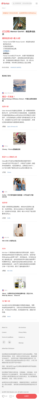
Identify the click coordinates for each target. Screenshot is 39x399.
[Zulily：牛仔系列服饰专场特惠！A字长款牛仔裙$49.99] (19, 184)
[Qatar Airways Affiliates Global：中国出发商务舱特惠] (19, 85)
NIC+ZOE (9, 271)
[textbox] (21, 3)
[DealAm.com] (5, 3)
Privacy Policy (22, 332)
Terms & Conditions (7, 337)
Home (3, 8)
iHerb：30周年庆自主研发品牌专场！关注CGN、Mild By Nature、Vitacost (18, 297)
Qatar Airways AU (12, 126)
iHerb (9, 316)
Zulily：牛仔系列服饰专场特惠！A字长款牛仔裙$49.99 (17, 198)
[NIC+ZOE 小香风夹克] (19, 230)
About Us (4, 327)
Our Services (22, 327)
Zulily (8, 218)
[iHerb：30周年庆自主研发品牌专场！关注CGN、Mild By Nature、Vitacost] (19, 283)
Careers (4, 332)
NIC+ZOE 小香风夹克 (9, 244)
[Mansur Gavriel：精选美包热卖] (19, 23)
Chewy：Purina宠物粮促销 (11, 153)
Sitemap (21, 343)
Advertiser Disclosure (8, 348)
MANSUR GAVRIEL (16, 67)
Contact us (22, 337)
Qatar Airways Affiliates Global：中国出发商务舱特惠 (19, 102)
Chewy (9, 172)
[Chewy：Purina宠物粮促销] (19, 138)
